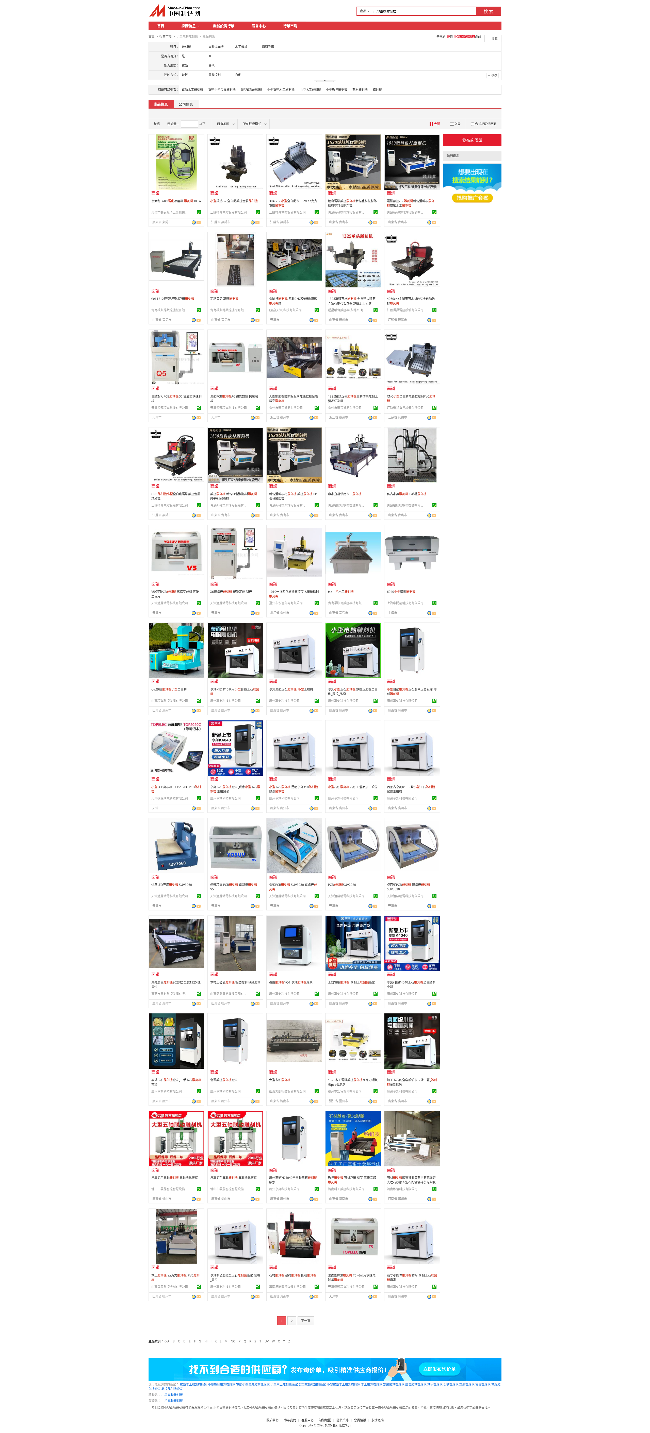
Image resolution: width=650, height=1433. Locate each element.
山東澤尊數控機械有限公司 (169, 1287)
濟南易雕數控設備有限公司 (287, 1287)
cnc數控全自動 (169, 689)
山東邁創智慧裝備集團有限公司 (229, 994)
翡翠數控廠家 (224, 1080)
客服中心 (307, 1420)
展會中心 (259, 25)
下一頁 (305, 1321)
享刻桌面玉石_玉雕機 (291, 689)
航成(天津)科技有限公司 (285, 310)
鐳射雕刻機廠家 (393, 1384)
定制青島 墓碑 (224, 299)
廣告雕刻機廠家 (416, 1384)
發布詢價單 (472, 140)
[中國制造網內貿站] (175, 10)
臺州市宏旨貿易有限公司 (286, 408)
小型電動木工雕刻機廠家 (343, 1384)
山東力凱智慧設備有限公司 (287, 1091)
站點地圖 (325, 1420)
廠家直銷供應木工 (345, 494)
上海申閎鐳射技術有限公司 (405, 603)
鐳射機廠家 (467, 1384)
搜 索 (488, 11)
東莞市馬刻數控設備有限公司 (170, 994)
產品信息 (161, 104)
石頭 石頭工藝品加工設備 (353, 787)
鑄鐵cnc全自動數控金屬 (234, 201)
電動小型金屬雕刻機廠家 (253, 1384)
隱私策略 (342, 1420)
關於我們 (272, 1420)
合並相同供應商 (485, 124)
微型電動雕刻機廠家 (312, 1384)
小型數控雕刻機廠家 (221, 1384)
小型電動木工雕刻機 (281, 90)
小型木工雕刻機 (310, 90)
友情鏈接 (377, 1420)
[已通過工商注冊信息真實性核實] (199, 212)
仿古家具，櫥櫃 (407, 494)
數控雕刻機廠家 (172, 1389)
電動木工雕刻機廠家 (193, 1384)
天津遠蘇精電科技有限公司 (169, 408)
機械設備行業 (223, 25)
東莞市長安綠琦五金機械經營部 (170, 212)
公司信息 (186, 104)
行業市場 (290, 25)
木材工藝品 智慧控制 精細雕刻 (235, 982)
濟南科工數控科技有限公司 (346, 1189)
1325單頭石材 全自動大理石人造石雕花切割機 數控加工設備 (352, 301)
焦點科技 (331, 1425)
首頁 (160, 25)
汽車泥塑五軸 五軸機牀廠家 (174, 1178)
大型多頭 (279, 1080)
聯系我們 (290, 1420)
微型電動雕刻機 (251, 90)
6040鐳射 (401, 592)
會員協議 (360, 1420)
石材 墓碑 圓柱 (292, 1275)
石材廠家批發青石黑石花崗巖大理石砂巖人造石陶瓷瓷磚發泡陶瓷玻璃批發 (411, 1182)
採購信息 (189, 25)
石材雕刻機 (360, 90)
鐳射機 (377, 90)
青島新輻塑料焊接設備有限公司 (347, 212)
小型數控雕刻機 (336, 90)
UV (267, 1341)
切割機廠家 (451, 1384)
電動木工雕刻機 (192, 90)
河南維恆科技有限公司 (402, 1189)
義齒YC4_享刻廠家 (291, 982)
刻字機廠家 (435, 1384)
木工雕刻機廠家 (371, 1384)
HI (205, 1341)
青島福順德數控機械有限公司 (170, 310)
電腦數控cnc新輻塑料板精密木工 (410, 203)
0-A (167, 1341)
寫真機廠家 (483, 1384)
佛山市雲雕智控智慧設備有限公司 (170, 1189)
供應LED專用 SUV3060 (171, 885)
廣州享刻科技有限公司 (225, 701)
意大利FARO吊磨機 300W (176, 201)
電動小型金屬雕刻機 (222, 90)
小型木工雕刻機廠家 (284, 1384)
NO (233, 1341)
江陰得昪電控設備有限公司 (228, 212)
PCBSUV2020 (342, 885)
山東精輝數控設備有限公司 (169, 701)
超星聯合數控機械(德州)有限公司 (347, 310)
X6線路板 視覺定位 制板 (231, 592)
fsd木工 (341, 592)
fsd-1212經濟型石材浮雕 (172, 299)
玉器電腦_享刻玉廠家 (351, 982)
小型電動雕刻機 (172, 1395)
